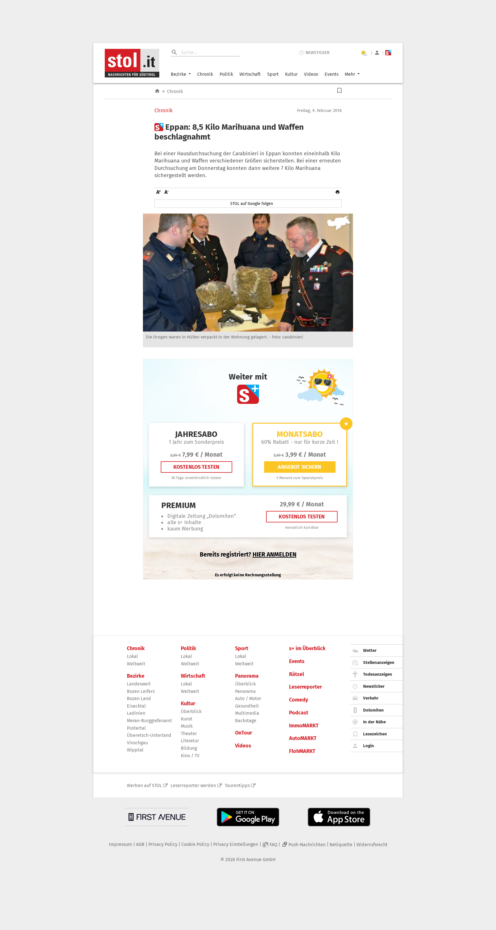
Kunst (186, 719)
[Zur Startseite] (157, 91)
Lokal (132, 656)
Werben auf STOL (144, 785)
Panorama (247, 676)
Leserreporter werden (193, 785)
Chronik (205, 74)
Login (368, 745)
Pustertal (136, 728)
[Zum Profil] (377, 53)
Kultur (291, 74)
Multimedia (247, 713)
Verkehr (371, 698)
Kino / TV (190, 755)
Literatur (190, 740)
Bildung (189, 748)
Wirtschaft (250, 74)
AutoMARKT (303, 738)
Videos (311, 74)
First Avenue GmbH (256, 859)
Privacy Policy (162, 844)
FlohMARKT (302, 751)
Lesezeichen (375, 734)
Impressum (120, 844)
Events (331, 74)
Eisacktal (136, 706)
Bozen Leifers (141, 691)
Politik (226, 74)
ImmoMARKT (304, 726)
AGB (140, 844)
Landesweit (139, 684)
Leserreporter (305, 687)
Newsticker (374, 686)
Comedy (298, 700)
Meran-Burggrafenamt (149, 720)
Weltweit (136, 663)
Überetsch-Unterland (149, 735)
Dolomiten (373, 710)
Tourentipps (237, 785)
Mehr (350, 74)
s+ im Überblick (307, 649)
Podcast (298, 713)
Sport (273, 74)
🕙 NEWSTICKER (314, 52)
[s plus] (388, 53)
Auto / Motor (248, 698)
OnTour (243, 733)
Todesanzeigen (377, 674)
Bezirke (178, 74)
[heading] (248, 132)
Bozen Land (139, 698)
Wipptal (135, 750)
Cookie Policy (195, 844)
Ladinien (136, 713)
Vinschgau (137, 742)
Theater (189, 733)
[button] (339, 90)
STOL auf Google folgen (251, 203)
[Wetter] (364, 52)
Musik (187, 726)
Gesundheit (247, 706)
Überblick (191, 711)
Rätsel (296, 674)
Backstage (245, 720)
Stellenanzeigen (378, 662)
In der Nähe (374, 721)
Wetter (370, 650)
